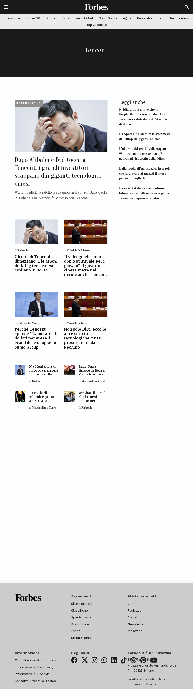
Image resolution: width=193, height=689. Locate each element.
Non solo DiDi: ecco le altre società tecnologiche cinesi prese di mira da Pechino (85, 338)
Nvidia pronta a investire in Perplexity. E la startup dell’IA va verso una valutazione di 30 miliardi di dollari (144, 117)
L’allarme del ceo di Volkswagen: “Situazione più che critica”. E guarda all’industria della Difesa (142, 153)
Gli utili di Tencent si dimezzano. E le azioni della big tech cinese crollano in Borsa (36, 263)
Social (132, 617)
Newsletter (136, 624)
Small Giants (81, 638)
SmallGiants (108, 18)
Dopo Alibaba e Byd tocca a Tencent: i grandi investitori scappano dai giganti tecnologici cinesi (58, 171)
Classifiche (12, 18)
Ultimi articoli (81, 603)
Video (132, 603)
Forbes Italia (28, 103)
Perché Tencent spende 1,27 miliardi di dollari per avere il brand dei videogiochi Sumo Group (36, 338)
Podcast (134, 610)
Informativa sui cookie (32, 674)
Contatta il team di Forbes (36, 681)
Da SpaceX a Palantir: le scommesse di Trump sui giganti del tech (144, 136)
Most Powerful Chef (78, 18)
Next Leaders (179, 18)
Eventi (76, 631)
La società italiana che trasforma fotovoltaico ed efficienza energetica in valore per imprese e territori (146, 193)
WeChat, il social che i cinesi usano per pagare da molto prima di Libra (92, 401)
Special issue (81, 617)
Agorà (127, 18)
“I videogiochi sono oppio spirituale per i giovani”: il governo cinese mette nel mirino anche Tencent (85, 265)
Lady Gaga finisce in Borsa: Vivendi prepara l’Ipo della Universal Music (92, 374)
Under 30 (33, 18)
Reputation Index (150, 18)
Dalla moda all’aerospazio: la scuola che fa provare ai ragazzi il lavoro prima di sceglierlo (144, 173)
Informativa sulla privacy (34, 667)
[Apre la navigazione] (6, 7)
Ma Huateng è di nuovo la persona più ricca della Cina (43, 372)
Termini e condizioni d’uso (35, 660)
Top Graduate (96, 25)
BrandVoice (80, 624)
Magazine (135, 631)
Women (51, 18)
